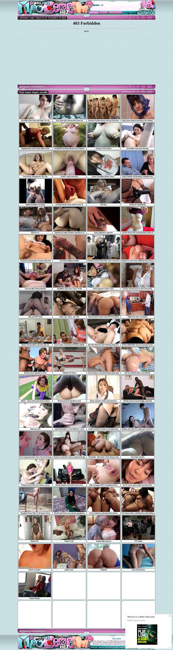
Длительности (148, 92)
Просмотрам (137, 92)
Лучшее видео (115, 12)
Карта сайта (116, 638)
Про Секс (96, 5)
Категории (94, 13)
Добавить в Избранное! (32, 87)
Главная (103, 12)
